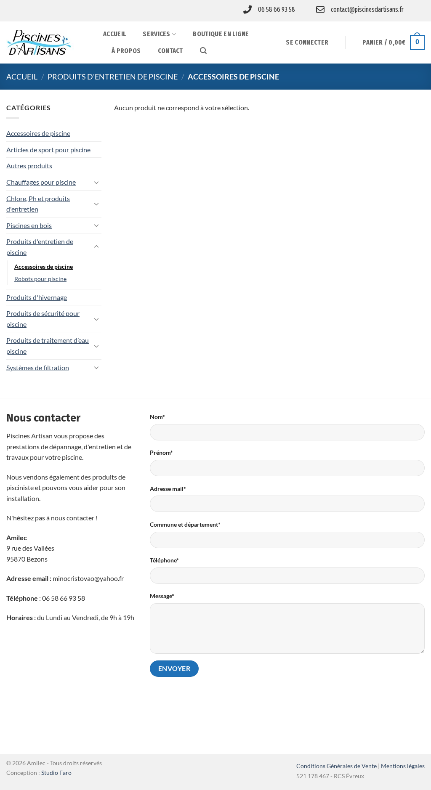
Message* (162, 595)
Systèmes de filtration (37, 367)
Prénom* (161, 452)
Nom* (157, 416)
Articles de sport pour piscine (48, 150)
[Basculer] (96, 182)
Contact (170, 51)
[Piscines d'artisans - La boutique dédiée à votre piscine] (48, 42)
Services (156, 34)
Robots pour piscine (40, 278)
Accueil (114, 34)
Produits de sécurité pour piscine (43, 318)
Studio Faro (56, 772)
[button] (203, 50)
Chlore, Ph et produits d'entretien (38, 203)
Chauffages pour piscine (41, 182)
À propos (126, 51)
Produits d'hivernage (36, 297)
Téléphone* (164, 560)
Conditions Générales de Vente (336, 765)
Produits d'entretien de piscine (113, 76)
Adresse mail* (168, 488)
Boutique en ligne (221, 34)
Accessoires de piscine (38, 133)
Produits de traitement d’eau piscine (47, 345)
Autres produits (29, 166)
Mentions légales (403, 765)
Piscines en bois (29, 225)
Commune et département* (185, 524)
